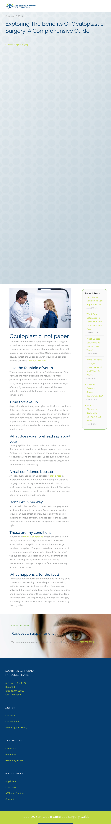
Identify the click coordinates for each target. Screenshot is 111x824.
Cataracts (10, 748)
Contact (9, 799)
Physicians (10, 781)
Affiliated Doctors (14, 793)
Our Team (10, 715)
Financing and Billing (16, 727)
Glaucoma (10, 754)
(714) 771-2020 (86, 642)
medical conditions (33, 536)
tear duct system (37, 360)
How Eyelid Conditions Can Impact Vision (94, 301)
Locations (10, 787)
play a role (55, 476)
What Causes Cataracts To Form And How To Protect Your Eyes (94, 322)
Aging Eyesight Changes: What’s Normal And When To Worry (94, 367)
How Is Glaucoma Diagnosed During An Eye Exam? (93, 413)
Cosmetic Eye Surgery (16, 44)
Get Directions (13, 694)
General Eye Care (14, 760)
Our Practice (12, 721)
